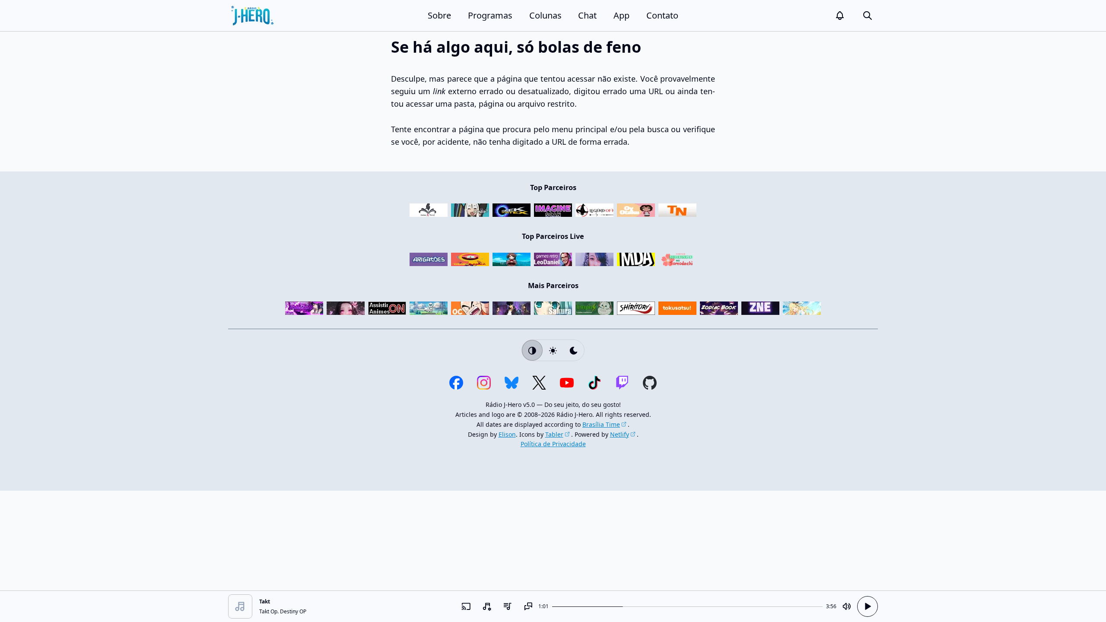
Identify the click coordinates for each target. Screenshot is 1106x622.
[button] (840, 15)
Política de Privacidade (553, 444)
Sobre (439, 15)
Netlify (619, 434)
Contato (662, 15)
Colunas (545, 15)
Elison (507, 434)
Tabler (554, 434)
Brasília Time (601, 424)
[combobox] (486, 606)
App (621, 15)
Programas (490, 15)
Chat (587, 15)
